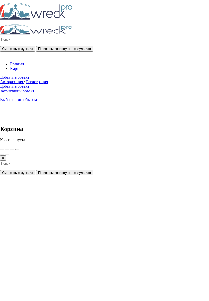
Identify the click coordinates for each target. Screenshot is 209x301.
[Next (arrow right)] (7, 154)
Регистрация (37, 82)
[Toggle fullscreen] (12, 149)
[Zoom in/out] (17, 149)
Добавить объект (15, 77)
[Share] (7, 149)
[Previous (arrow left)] (2, 154)
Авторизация (12, 82)
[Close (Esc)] (2, 149)
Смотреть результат (17, 49)
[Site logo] (36, 34)
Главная (17, 64)
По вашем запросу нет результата (64, 49)
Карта (15, 68)
